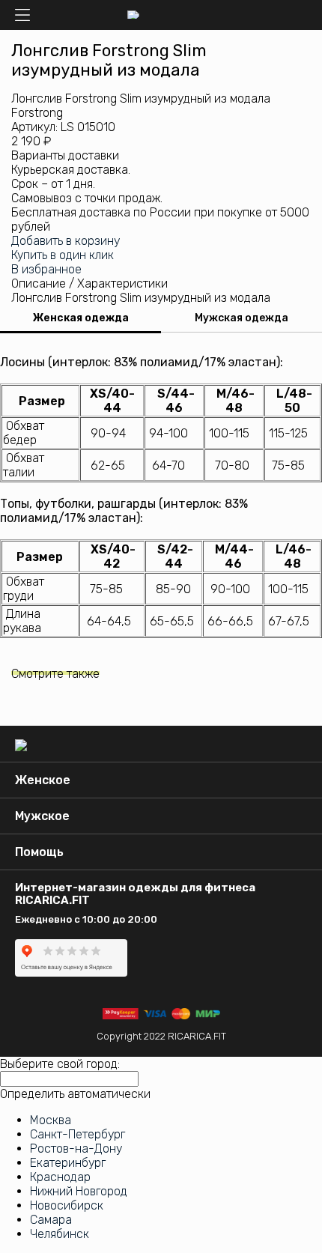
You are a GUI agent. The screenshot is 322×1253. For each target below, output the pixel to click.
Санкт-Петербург (77, 1134)
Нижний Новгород (78, 1191)
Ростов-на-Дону (76, 1148)
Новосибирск (66, 1205)
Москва (50, 1120)
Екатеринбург (68, 1163)
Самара (51, 1220)
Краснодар (60, 1177)
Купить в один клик (62, 255)
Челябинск (59, 1234)
